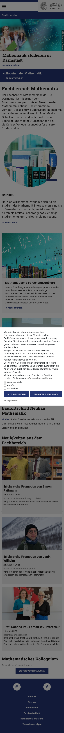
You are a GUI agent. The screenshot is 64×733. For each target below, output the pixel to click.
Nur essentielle (14, 382)
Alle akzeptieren (16, 394)
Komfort (11, 385)
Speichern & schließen (46, 394)
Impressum (12, 400)
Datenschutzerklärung (40, 378)
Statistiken (12, 388)
